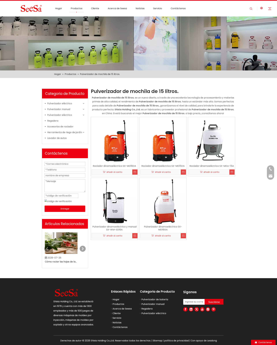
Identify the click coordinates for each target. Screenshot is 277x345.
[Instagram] (208, 309)
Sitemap (157, 340)
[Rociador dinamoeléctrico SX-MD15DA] (163, 140)
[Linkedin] (191, 309)
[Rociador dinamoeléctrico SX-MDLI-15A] (211, 140)
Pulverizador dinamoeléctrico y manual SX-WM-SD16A (114, 228)
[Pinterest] (213, 309)
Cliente (95, 8)
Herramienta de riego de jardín (64, 132)
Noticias (140, 8)
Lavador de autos (57, 138)
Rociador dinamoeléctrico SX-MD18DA (114, 166)
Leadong (212, 340)
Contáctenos (178, 8)
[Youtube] (202, 309)
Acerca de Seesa (117, 8)
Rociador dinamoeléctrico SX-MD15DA (163, 166)
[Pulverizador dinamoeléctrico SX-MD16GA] (163, 201)
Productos (76, 8)
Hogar (58, 8)
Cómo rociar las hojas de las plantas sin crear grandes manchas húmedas (61, 261)
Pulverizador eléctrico (59, 103)
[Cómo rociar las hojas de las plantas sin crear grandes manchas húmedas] (61, 254)
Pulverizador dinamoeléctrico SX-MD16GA (163, 228)
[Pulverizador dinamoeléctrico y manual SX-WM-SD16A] (114, 201)
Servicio (157, 8)
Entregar (65, 208)
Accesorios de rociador (60, 126)
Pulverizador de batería (154, 299)
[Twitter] (196, 309)
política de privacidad (176, 340)
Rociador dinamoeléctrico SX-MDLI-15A (211, 166)
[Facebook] (185, 309)
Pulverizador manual (58, 109)
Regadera (52, 120)
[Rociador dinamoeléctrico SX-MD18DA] (114, 140)
